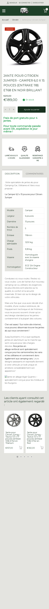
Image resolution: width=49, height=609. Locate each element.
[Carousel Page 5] (31, 457)
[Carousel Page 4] (28, 457)
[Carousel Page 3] (24, 457)
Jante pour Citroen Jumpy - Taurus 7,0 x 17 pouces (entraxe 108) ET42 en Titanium (13, 437)
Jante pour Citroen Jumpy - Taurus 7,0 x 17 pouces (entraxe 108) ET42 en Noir (34, 437)
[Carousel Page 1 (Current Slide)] (17, 457)
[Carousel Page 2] (21, 457)
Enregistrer (38, 3)
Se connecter (25, 3)
